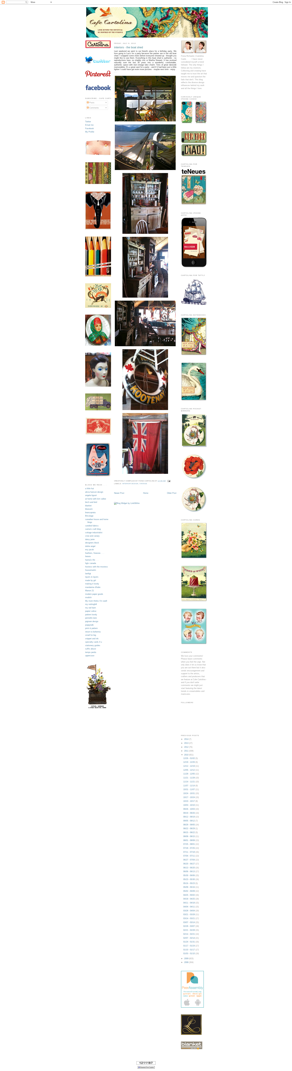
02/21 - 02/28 (189, 930)
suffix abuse (90, 649)
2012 (186, 747)
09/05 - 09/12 (189, 821)
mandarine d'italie (92, 587)
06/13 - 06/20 (189, 868)
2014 (186, 739)
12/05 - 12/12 (189, 770)
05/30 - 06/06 (189, 875)
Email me (89, 125)
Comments (94, 108)
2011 (186, 751)
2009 (186, 958)
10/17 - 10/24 (189, 797)
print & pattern (91, 628)
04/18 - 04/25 (189, 899)
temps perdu (90, 652)
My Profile (89, 132)
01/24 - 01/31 (189, 942)
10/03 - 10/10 (189, 805)
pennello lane (91, 618)
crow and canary (92, 536)
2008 (186, 962)
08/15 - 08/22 (189, 832)
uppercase (89, 655)
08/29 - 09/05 (189, 825)
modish (88, 597)
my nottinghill (91, 604)
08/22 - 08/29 (189, 828)
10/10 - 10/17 (189, 801)
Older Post (171, 493)
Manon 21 (89, 590)
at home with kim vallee (95, 499)
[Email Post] (168, 481)
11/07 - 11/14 (189, 785)
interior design (130, 483)
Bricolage (89, 516)
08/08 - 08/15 (189, 836)
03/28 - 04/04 (189, 911)
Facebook (89, 128)
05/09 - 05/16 (189, 887)
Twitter (88, 121)
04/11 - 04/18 (189, 903)
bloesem (89, 509)
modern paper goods (94, 594)
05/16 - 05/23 (189, 883)
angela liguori (91, 495)
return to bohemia (93, 632)
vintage (143, 483)
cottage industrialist (93, 532)
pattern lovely (91, 614)
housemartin (90, 570)
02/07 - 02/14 (189, 938)
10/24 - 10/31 (189, 793)
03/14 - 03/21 (189, 918)
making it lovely (92, 584)
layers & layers (91, 577)
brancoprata (90, 512)
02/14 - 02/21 (189, 934)
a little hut (89, 488)
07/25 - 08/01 (189, 844)
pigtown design (91, 621)
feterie (88, 556)
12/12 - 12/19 (189, 766)
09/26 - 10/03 (189, 809)
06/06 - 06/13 (189, 871)
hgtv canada (90, 563)
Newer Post (119, 493)
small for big (90, 635)
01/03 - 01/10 (189, 953)
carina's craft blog (93, 529)
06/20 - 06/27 (189, 864)
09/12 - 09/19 (189, 817)
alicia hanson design (94, 492)
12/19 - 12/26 (189, 762)
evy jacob (89, 549)
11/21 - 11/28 (189, 778)
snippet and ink (92, 638)
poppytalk (89, 625)
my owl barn (90, 608)
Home (145, 493)
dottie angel (90, 546)
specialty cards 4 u (93, 642)
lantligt (88, 573)
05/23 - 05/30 (189, 879)
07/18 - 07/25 (189, 848)
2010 (186, 755)
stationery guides (92, 645)
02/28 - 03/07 (189, 926)
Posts (91, 102)
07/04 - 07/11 (189, 856)
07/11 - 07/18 (189, 852)
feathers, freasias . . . (94, 553)
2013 (186, 743)
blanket (88, 506)
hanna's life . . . (92, 560)
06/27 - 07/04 (189, 860)
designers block (92, 543)
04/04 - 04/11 (189, 907)
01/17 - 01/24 (189, 946)
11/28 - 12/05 (189, 774)
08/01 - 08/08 (189, 840)
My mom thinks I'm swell (96, 601)
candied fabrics (92, 526)
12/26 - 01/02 (189, 758)
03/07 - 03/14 (189, 922)
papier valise (90, 611)
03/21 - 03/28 (189, 914)
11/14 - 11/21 (189, 782)
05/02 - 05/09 (189, 891)
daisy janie (90, 539)
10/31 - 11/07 (189, 789)
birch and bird (91, 502)
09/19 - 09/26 (189, 813)
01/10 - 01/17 (189, 950)
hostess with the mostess (96, 567)
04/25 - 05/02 (189, 895)
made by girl (90, 580)
